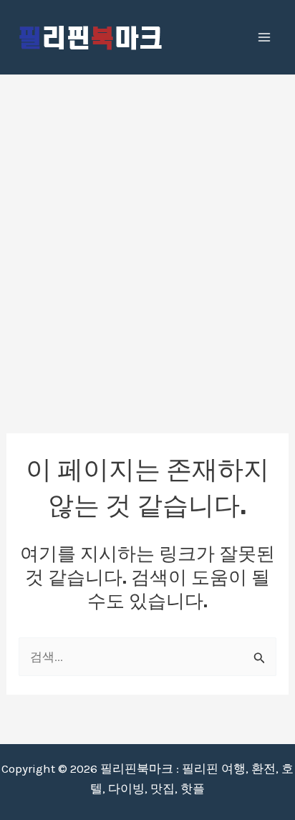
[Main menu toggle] (264, 37)
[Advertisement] (147, 229)
